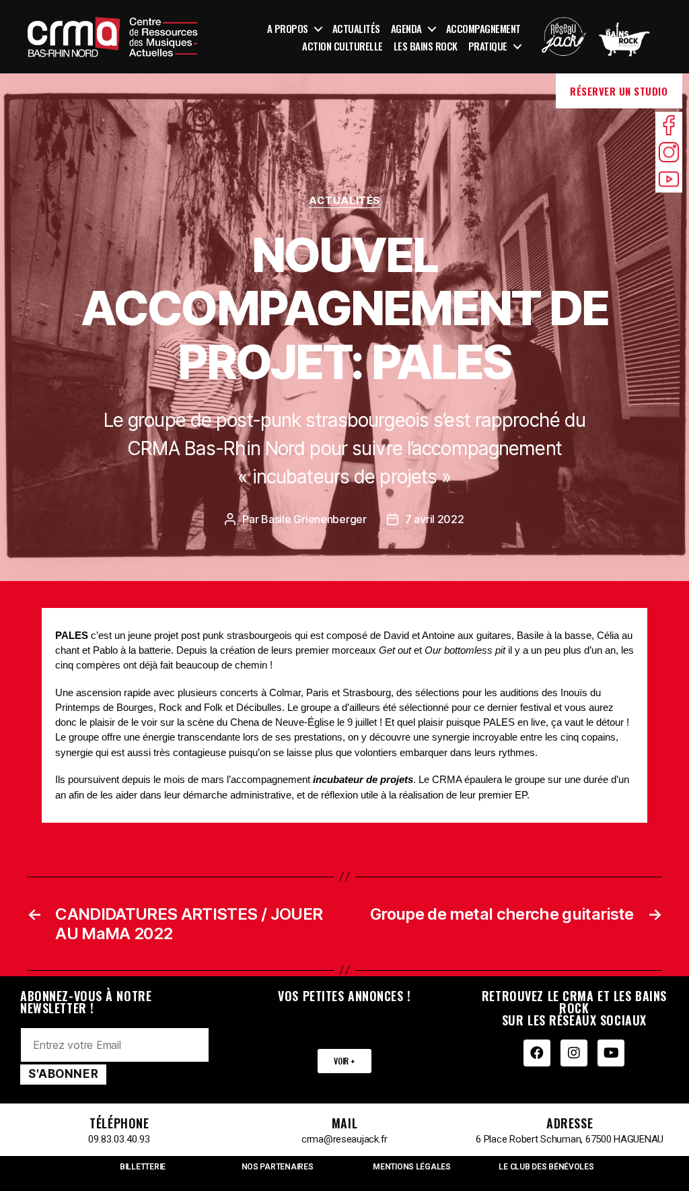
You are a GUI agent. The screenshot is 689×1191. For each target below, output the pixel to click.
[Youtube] (610, 1053)
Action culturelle (342, 46)
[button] (344, 1061)
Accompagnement (483, 28)
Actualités (356, 28)
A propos (287, 28)
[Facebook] (536, 1053)
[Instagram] (573, 1053)
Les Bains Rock (426, 46)
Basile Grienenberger (314, 519)
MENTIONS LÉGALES (412, 1166)
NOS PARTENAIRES (278, 1166)
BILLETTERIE (143, 1166)
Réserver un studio (618, 90)
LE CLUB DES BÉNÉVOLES (546, 1166)
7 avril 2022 (434, 519)
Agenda (406, 28)
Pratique (487, 46)
